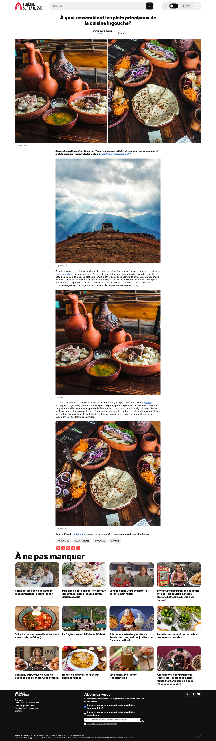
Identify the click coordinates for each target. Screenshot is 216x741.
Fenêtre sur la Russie (102, 31)
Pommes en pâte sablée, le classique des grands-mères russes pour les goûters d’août (84, 593)
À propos (19, 700)
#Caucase (100, 541)
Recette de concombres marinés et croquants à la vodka (177, 636)
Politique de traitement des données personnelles (27, 704)
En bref (121, 33)
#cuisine (115, 541)
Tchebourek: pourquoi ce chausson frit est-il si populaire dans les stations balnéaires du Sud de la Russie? (178, 595)
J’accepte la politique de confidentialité (102, 724)
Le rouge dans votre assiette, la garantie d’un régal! (128, 592)
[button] (144, 5)
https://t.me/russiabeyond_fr (115, 154)
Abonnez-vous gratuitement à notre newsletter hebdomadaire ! (111, 706)
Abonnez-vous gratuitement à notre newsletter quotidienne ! (111, 713)
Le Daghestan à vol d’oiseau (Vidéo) (83, 634)
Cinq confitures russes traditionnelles (123, 676)
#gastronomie (82, 541)
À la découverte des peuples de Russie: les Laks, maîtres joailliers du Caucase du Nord (131, 637)
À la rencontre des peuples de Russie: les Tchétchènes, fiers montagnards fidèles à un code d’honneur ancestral (175, 679)
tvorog (148, 402)
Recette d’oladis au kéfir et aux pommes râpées (80, 676)
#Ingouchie (63, 541)
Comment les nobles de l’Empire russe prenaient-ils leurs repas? (34, 592)
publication (80, 534)
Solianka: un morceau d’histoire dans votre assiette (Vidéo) (37, 636)
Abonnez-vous (97, 694)
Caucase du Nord (64, 274)
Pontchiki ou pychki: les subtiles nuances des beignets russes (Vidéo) (37, 676)
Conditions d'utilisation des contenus (27, 709)
